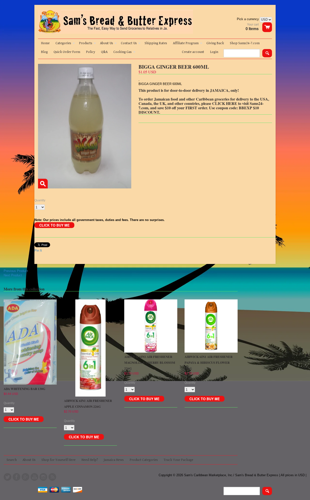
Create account (193, 52)
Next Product (13, 275)
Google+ (25, 477)
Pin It (38, 250)
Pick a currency (248, 19)
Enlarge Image (43, 183)
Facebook (16, 477)
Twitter (7, 477)
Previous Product (16, 271)
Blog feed (52, 477)
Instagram (43, 477)
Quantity (39, 200)
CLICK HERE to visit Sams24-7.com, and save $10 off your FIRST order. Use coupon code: (201, 105)
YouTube (34, 477)
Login (214, 52)
